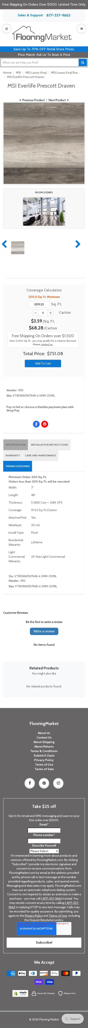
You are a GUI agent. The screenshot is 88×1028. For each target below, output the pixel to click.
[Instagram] (58, 783)
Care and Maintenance (40, 455)
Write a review (44, 631)
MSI (18, 73)
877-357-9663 (58, 15)
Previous (4, 244)
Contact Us (44, 737)
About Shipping (44, 742)
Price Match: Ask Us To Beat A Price (44, 55)
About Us (44, 733)
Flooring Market (49, 1019)
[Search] (83, 62)
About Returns (44, 746)
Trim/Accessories (17, 466)
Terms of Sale (44, 769)
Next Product (57, 100)
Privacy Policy (44, 760)
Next (77, 244)
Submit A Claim (44, 755)
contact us (47, 344)
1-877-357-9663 (51, 898)
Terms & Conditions (44, 751)
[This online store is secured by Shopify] (20, 993)
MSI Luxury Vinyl (36, 73)
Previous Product (33, 100)
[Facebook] (29, 783)
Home (7, 73)
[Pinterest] (44, 783)
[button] (44, 211)
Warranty (13, 455)
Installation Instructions (49, 444)
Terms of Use (44, 764)
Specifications (16, 444)
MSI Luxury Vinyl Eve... (65, 73)
